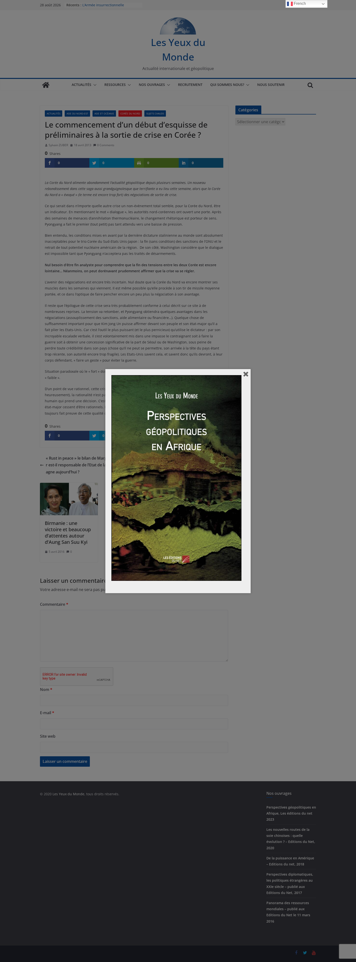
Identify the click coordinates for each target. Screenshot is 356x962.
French (299, 3)
